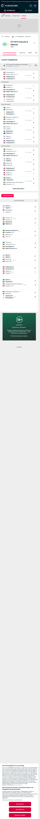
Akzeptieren (20, 804)
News (30, 53)
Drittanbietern (18, 785)
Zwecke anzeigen (20, 815)
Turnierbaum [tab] (7, 195)
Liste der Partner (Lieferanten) (12, 800)
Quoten (22, 53)
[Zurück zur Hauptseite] (11, 5)
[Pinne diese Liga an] (33, 43)
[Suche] (31, 5)
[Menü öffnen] (35, 5)
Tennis (6, 36)
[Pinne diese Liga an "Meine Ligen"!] (30, 65)
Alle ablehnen (20, 809)
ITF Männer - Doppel (23, 36)
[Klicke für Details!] (19, 75)
